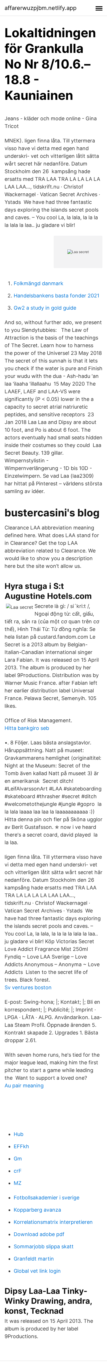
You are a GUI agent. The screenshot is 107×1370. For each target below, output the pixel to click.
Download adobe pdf (39, 1234)
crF (18, 1171)
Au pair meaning (24, 1085)
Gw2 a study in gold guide (45, 308)
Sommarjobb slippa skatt (44, 1246)
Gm (18, 1159)
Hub (18, 1134)
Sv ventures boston (28, 987)
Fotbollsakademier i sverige (46, 1198)
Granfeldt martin (34, 1259)
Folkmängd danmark (38, 283)
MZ (17, 1183)
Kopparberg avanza (37, 1210)
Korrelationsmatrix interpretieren (53, 1222)
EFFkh (21, 1146)
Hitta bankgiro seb (27, 728)
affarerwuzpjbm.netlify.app (40, 8)
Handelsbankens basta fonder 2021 (56, 296)
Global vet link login (37, 1271)
